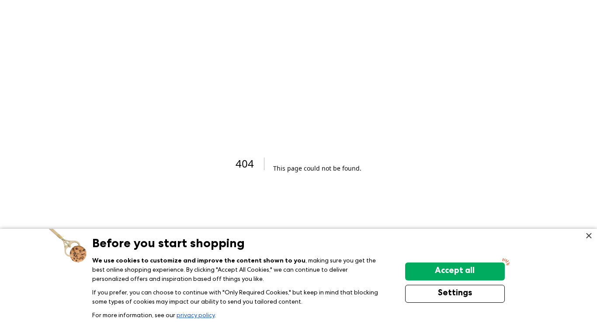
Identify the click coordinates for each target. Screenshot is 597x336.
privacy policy (196, 316)
